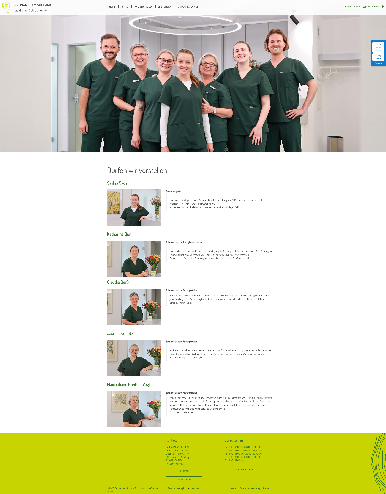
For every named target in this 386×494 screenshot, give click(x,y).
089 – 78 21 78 (354, 6)
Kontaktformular (184, 479)
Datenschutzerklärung (250, 488)
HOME (112, 6)
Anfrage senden (378, 57)
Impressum (232, 488)
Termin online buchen (378, 47)
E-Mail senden (372, 6)
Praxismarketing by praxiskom (183, 488)
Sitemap (266, 488)
